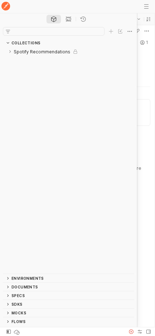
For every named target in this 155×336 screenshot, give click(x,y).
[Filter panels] (8, 31)
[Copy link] (137, 31)
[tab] (53, 19)
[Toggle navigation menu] (146, 6)
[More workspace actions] (146, 31)
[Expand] (10, 51)
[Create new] (111, 31)
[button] (148, 19)
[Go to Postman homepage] (5, 7)
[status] (17, 331)
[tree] (68, 160)
